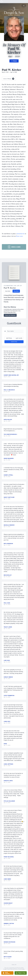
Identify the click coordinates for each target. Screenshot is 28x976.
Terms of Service (18, 969)
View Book (7, 291)
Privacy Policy (10, 969)
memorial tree (21, 233)
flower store (19, 236)
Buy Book (16, 291)
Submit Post (14, 341)
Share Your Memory (10, 315)
